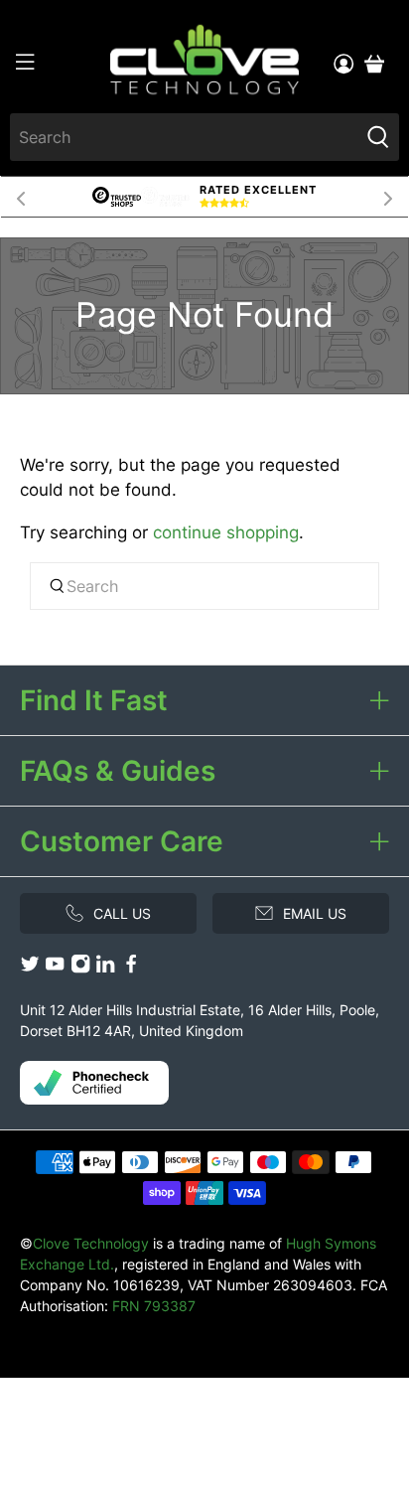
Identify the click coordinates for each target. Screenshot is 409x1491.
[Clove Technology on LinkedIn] (105, 969)
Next (388, 197)
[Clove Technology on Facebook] (131, 969)
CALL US (122, 913)
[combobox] (183, 137)
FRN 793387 (154, 1305)
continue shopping (226, 532)
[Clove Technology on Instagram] (80, 969)
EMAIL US (314, 913)
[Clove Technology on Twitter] (30, 969)
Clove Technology (91, 1243)
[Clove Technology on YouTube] (55, 969)
